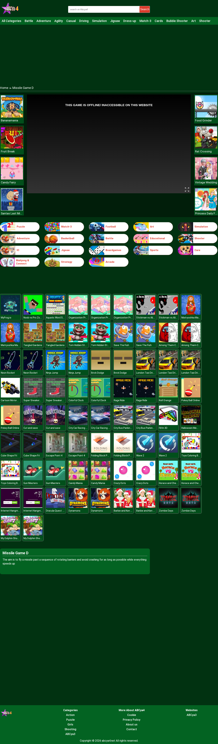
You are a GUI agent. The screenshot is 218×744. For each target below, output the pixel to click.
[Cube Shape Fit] (10, 451)
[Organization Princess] (78, 313)
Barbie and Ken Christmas (128, 510)
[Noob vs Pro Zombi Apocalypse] (33, 313)
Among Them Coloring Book (174, 345)
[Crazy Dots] (123, 479)
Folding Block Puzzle (102, 455)
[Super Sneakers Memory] (33, 396)
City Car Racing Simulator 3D (84, 428)
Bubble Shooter (177, 21)
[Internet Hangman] (10, 506)
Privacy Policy (131, 719)
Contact (131, 729)
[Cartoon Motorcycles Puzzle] (10, 396)
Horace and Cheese (169, 483)
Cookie (131, 715)
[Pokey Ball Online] (190, 396)
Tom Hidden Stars (78, 345)
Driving (84, 21)
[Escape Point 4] (55, 451)
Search (144, 9)
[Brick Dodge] (100, 369)
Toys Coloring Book (191, 455)
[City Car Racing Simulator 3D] (78, 424)
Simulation (99, 21)
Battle (29, 21)
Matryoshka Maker (191, 317)
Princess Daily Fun (206, 213)
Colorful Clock (76, 400)
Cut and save (31, 428)
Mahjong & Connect (22, 262)
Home (4, 88)
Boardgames (113, 250)
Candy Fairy (8, 182)
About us (131, 724)
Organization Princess (81, 317)
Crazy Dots (120, 483)
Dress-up (129, 21)
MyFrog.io (6, 317)
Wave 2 (140, 455)
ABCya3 (70, 734)
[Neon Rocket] (10, 369)
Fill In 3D (163, 428)
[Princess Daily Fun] (206, 209)
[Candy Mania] (78, 479)
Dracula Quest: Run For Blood (61, 510)
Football (111, 226)
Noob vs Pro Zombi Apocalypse (40, 317)
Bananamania (9, 120)
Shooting (70, 729)
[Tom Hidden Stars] (78, 341)
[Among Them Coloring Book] (168, 341)
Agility (58, 21)
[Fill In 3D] (168, 424)
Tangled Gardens (33, 345)
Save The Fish (121, 345)
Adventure (43, 21)
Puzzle (21, 226)
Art (193, 21)
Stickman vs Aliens (146, 317)
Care (197, 250)
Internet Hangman (11, 510)
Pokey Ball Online (190, 400)
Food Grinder (203, 120)
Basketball (67, 238)
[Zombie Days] (168, 506)
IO (18, 250)
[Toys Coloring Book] (190, 451)
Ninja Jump (52, 372)
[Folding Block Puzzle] (100, 451)
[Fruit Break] (12, 147)
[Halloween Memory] (190, 424)
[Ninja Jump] (55, 369)
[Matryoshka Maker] (190, 313)
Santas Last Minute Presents (12, 213)
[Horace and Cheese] (168, 479)
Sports (154, 250)
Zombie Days (166, 510)
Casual (71, 21)
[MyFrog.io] (10, 313)
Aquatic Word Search (57, 317)
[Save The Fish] (123, 341)
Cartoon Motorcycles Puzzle (16, 400)
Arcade (110, 261)
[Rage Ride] (123, 396)
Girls (70, 724)
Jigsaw (115, 21)
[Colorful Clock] (78, 396)
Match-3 (145, 21)
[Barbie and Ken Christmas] (123, 506)
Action (70, 715)
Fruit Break (8, 151)
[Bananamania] (12, 116)
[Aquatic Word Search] (55, 313)
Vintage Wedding (206, 182)
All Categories (11, 21)
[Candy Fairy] (12, 178)
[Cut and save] (33, 424)
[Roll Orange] (168, 396)
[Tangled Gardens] (33, 341)
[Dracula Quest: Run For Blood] (55, 506)
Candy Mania (76, 483)
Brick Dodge (97, 372)
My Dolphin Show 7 (11, 538)
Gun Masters (31, 483)
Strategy (66, 261)
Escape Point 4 (54, 455)
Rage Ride (119, 400)
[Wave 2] (145, 451)
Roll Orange (165, 400)
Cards (159, 21)
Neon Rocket (8, 372)
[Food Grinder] (206, 116)
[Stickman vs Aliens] (145, 313)
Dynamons (74, 510)
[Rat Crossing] (206, 147)
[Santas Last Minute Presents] (12, 209)
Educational (157, 238)
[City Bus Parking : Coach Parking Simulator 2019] (123, 424)
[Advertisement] (109, 52)
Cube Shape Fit (9, 455)
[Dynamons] (78, 506)
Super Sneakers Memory (37, 400)
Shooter (205, 21)
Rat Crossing (203, 151)
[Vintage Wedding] (206, 178)
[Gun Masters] (33, 479)
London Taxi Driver (146, 372)
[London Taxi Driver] (145, 369)
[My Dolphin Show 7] (10, 534)
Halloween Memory (191, 428)
